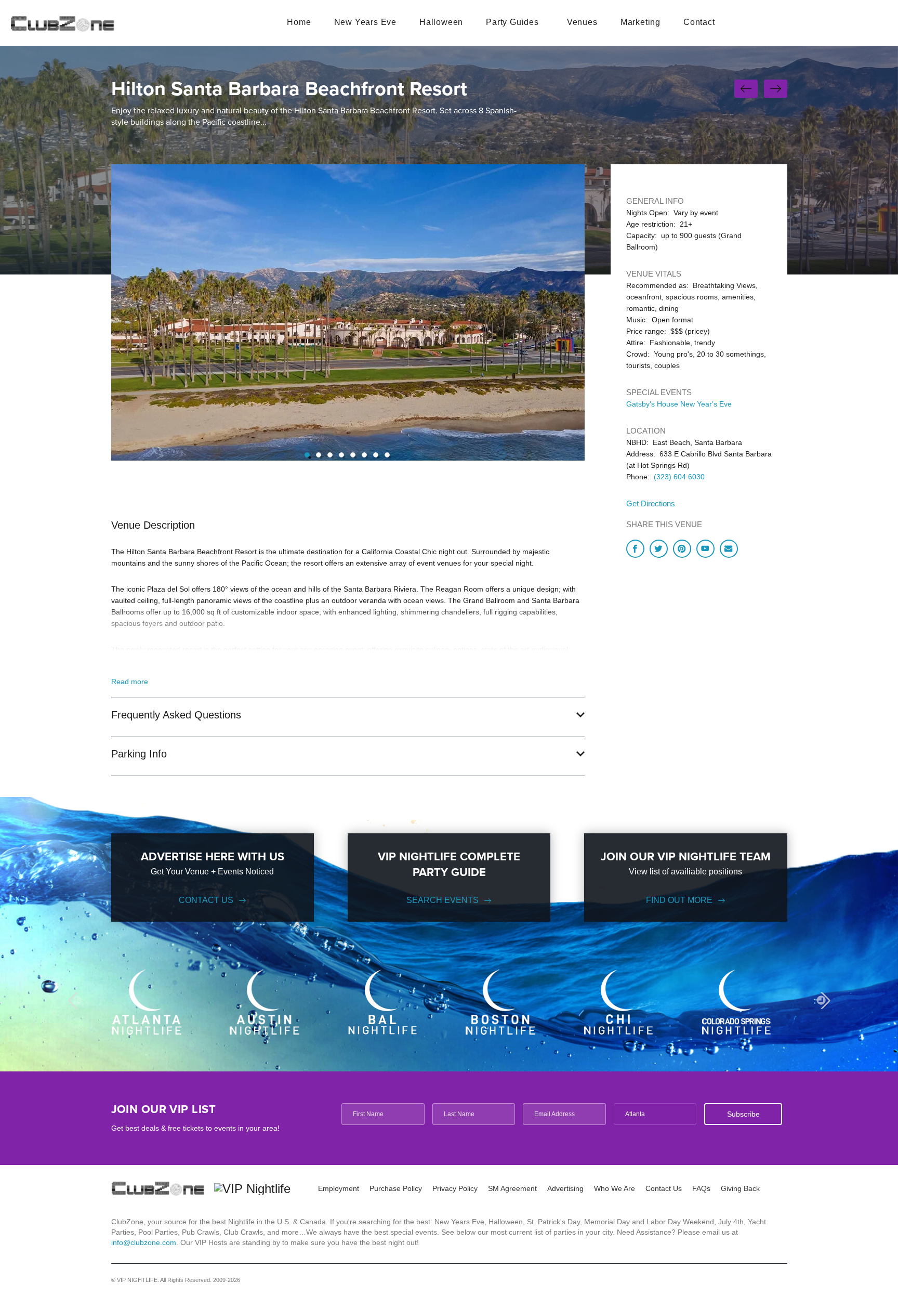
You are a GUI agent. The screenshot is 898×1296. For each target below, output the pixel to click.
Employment (338, 1188)
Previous (76, 1000)
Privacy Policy (455, 1188)
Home (299, 22)
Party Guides (512, 22)
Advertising (565, 1188)
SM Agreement (512, 1188)
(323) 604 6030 (679, 477)
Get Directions (650, 503)
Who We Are (614, 1188)
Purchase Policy (395, 1188)
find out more (679, 900)
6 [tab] (364, 454)
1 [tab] (307, 454)
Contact (699, 22)
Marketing (640, 22)
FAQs (701, 1188)
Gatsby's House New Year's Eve (679, 404)
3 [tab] (330, 454)
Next (821, 1000)
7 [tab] (375, 454)
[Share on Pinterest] (682, 549)
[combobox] (655, 1114)
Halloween (441, 22)
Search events (442, 900)
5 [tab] (352, 454)
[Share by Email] (729, 549)
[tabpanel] (348, 312)
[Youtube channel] (705, 549)
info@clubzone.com (143, 1242)
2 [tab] (318, 454)
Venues (582, 22)
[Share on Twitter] (659, 549)
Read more (129, 681)
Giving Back (740, 1188)
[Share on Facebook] (635, 549)
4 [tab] (341, 454)
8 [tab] (387, 454)
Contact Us (206, 900)
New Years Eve (365, 22)
